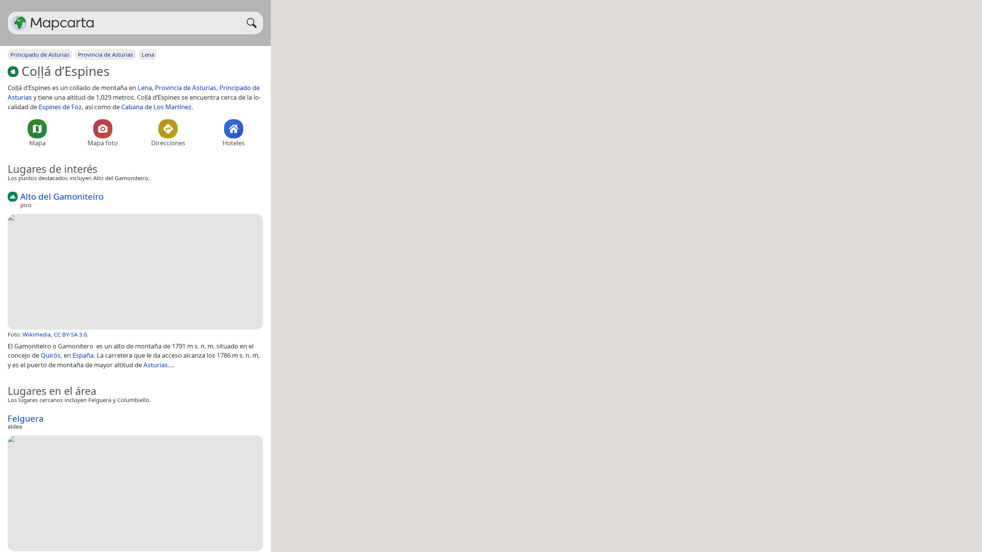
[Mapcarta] (19, 23)
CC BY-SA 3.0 (70, 334)
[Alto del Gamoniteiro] (135, 272)
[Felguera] (135, 493)
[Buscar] (253, 23)
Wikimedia (37, 334)
